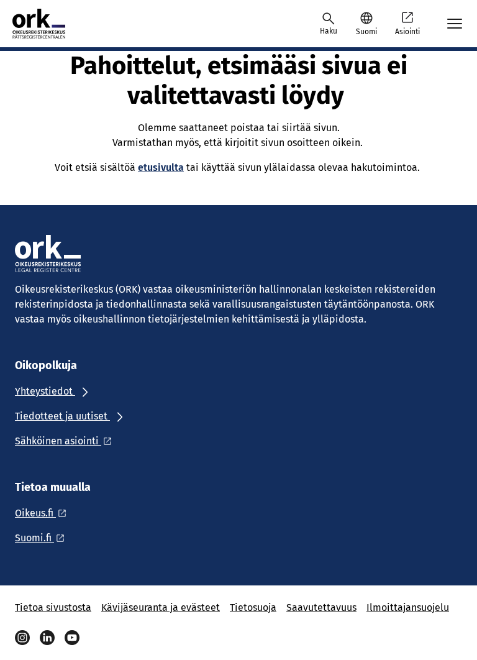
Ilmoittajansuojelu (407, 607)
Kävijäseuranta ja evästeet (160, 607)
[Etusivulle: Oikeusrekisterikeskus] (50, 24)
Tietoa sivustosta (53, 607)
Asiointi (407, 31)
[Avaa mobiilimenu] (455, 23)
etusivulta (161, 167)
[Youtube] (72, 637)
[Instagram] (22, 637)
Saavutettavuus (321, 607)
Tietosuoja (253, 607)
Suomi (366, 31)
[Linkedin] (47, 637)
